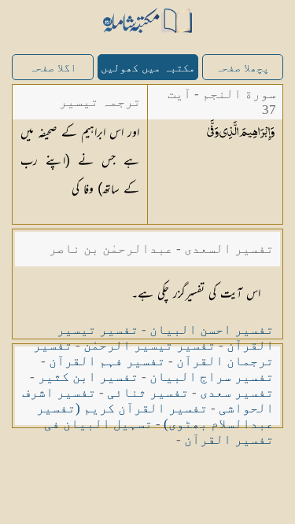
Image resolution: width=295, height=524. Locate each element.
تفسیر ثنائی (148, 392)
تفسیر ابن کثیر (88, 376)
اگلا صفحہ (52, 68)
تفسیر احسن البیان (211, 329)
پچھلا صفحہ (242, 68)
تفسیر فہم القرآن (107, 361)
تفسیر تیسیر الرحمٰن (149, 345)
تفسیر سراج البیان (211, 376)
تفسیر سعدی (237, 392)
